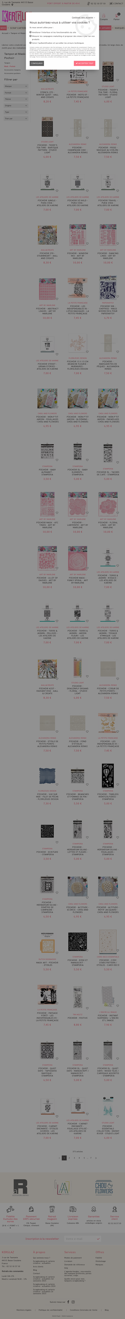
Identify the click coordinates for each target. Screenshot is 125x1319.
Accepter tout (85, 63)
